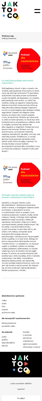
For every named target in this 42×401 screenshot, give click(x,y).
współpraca (28, 341)
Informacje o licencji (31, 347)
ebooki (5, 346)
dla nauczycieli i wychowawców (16, 318)
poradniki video (8, 326)
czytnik (5, 309)
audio (4, 303)
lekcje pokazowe (9, 323)
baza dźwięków (8, 343)
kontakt (26, 332)
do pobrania (7, 332)
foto (3, 306)
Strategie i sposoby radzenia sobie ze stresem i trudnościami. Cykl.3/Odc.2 (18, 196)
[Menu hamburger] (37, 11)
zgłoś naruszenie (30, 344)
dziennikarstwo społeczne (13, 296)
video (4, 300)
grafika (4, 340)
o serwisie (27, 335)
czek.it (22, 398)
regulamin (21, 389)
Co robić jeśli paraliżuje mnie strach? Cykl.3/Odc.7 (17, 82)
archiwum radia (8, 313)
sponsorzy (27, 338)
